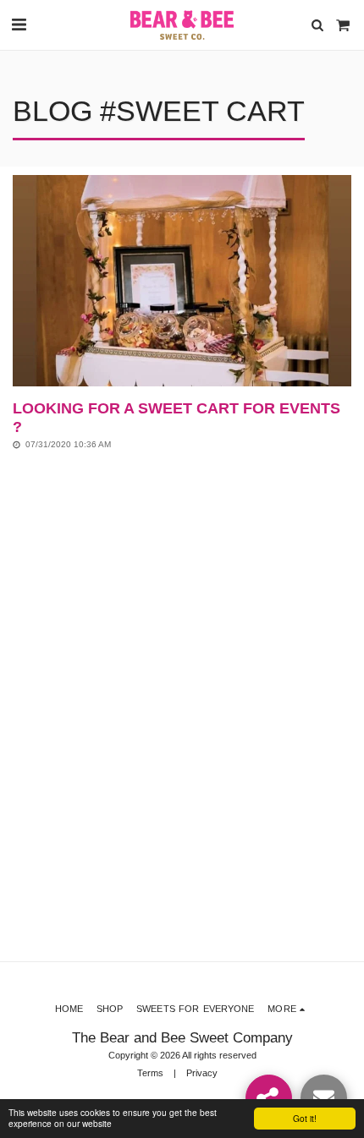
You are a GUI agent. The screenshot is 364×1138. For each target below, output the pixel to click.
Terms (150, 1073)
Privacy (202, 1073)
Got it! (305, 1118)
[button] (18, 24)
